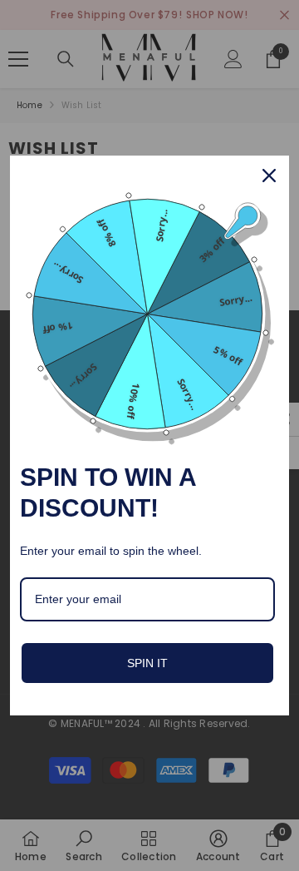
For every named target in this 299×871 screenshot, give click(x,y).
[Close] (269, 175)
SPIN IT (147, 663)
